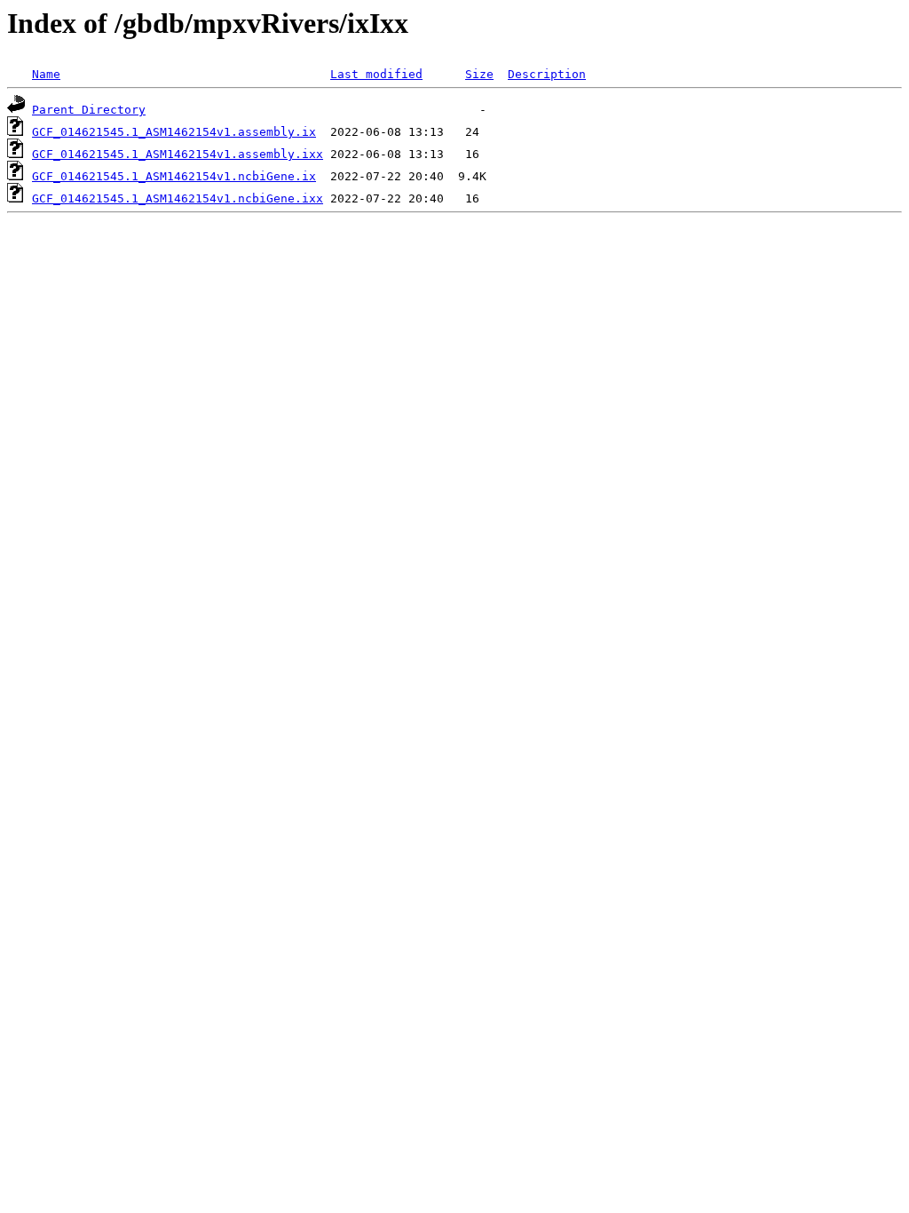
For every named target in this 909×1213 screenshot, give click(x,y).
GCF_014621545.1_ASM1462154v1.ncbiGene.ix (174, 176)
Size (479, 74)
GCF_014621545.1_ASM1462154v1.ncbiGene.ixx (177, 198)
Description (547, 74)
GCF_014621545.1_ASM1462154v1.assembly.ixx (177, 154)
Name (46, 74)
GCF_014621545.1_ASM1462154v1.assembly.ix (174, 132)
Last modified (376, 74)
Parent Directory (89, 109)
